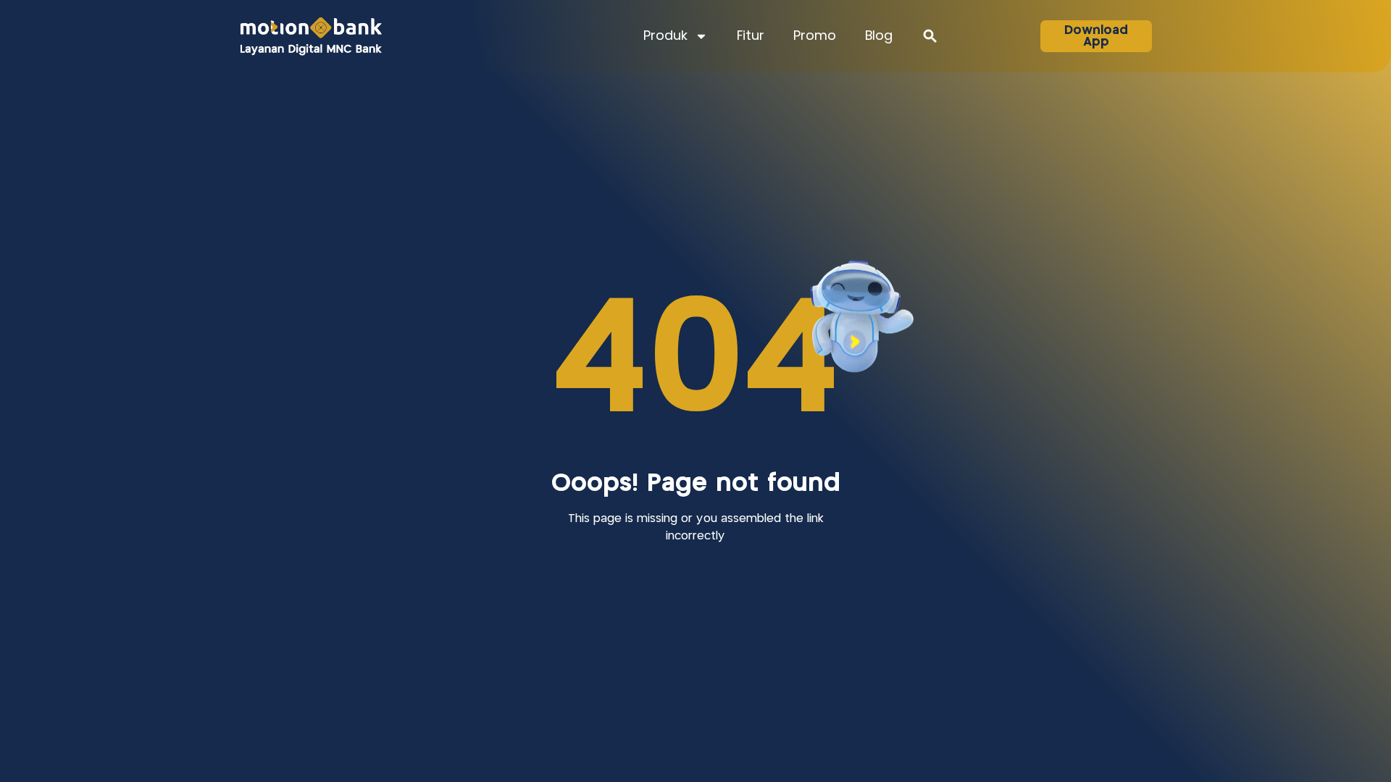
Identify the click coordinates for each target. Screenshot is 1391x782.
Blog (879, 36)
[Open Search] (930, 36)
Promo (814, 36)
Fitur (750, 36)
